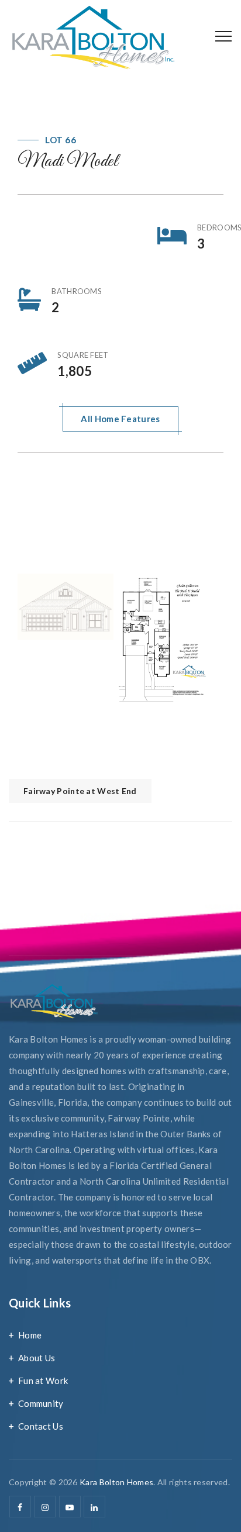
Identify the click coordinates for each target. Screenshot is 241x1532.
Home (30, 1335)
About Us (36, 1357)
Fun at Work (43, 1380)
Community (41, 1403)
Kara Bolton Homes (116, 1482)
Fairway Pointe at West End (80, 791)
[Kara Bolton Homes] (93, 36)
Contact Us (40, 1426)
